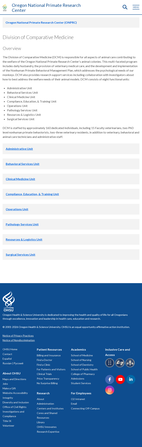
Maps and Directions (14, 379)
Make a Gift (9, 388)
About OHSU (12, 373)
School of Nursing (81, 359)
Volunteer (8, 425)
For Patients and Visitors (51, 369)
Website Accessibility (15, 392)
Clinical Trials (44, 373)
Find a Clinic (43, 364)
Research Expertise (48, 431)
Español (7, 358)
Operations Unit (17, 209)
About (40, 399)
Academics (78, 349)
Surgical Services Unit (20, 254)
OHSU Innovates (47, 426)
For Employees (81, 393)
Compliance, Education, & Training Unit (32, 194)
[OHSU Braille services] (110, 366)
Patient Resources (49, 349)
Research (43, 393)
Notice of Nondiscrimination (19, 340)
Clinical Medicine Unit (20, 179)
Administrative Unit (19, 148)
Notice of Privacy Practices (18, 335)
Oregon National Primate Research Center (46, 7)
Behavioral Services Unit (22, 164)
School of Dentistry (82, 364)
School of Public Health (84, 369)
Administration (45, 403)
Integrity (8, 397)
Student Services (81, 383)
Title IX (7, 420)
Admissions (77, 378)
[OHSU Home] (6, 8)
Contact (7, 354)
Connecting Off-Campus (85, 408)
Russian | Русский (13, 363)
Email (74, 403)
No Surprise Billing (47, 383)
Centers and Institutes (50, 408)
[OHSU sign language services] (120, 366)
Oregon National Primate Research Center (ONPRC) (41, 22)
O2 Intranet (78, 399)
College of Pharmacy (83, 373)
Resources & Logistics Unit (24, 239)
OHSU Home (10, 349)
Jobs (5, 383)
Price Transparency (48, 378)
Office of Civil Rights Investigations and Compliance (14, 411)
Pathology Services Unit (22, 224)
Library (41, 422)
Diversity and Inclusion (16, 402)
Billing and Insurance (49, 355)
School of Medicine (82, 355)
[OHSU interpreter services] (131, 366)
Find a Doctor (44, 359)
